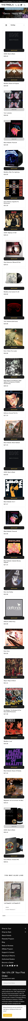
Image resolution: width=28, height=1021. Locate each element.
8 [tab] (24, 915)
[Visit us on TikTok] (12, 966)
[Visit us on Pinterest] (17, 966)
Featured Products (7, 1)
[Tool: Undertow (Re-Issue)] (14, 307)
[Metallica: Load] (14, 727)
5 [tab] (15, 915)
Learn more (8, 1015)
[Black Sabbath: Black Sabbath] (14, 429)
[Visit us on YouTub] (10, 966)
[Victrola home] (7, 5)
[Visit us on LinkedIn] (7, 966)
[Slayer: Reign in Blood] (14, 667)
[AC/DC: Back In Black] (14, 458)
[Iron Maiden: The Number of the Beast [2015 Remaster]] (14, 696)
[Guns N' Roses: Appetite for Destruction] (14, 188)
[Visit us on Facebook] (5, 966)
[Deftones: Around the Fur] (14, 399)
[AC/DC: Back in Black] (14, 40)
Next (14, 914)
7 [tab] (21, 915)
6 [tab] (18, 915)
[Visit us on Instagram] (2, 966)
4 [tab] (12, 915)
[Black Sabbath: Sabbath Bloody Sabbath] (14, 547)
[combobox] (16, 5)
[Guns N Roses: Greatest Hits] (14, 845)
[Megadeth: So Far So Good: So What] (14, 786)
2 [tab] (6, 915)
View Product (10, 909)
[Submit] (24, 983)
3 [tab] (9, 915)
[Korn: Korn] (14, 637)
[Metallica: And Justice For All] (14, 278)
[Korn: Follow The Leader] (14, 337)
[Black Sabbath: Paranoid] (14, 128)
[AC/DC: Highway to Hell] (14, 219)
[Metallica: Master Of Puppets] (14, 69)
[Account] (19, 5)
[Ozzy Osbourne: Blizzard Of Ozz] (14, 248)
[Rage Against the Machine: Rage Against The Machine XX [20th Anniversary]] (14, 366)
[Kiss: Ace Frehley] (14, 578)
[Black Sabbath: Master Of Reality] (14, 757)
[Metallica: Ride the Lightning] (14, 158)
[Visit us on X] (14, 966)
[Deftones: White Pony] (14, 607)
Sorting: (13, 25)
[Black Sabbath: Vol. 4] (14, 488)
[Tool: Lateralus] (14, 99)
